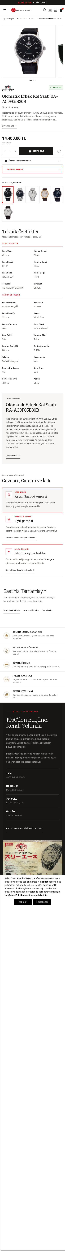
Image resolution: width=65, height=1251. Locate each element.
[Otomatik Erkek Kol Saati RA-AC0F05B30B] (29, 51)
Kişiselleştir (42, 901)
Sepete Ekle (38, 151)
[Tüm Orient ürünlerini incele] (8, 88)
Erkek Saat (21, 19)
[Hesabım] (55, 10)
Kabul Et (23, 901)
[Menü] (4, 10)
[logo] (21, 10)
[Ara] (44, 10)
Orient (30, 19)
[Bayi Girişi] (50, 10)
